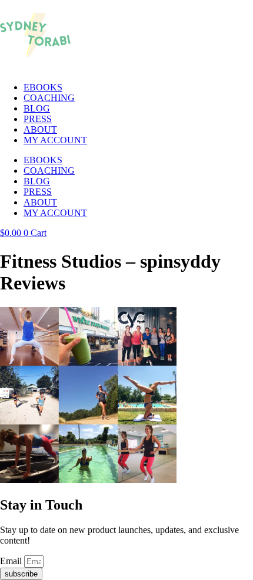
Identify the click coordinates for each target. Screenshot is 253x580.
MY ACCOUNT (55, 140)
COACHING (49, 98)
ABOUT (40, 129)
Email (12, 561)
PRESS (38, 119)
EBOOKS (43, 87)
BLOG (37, 108)
